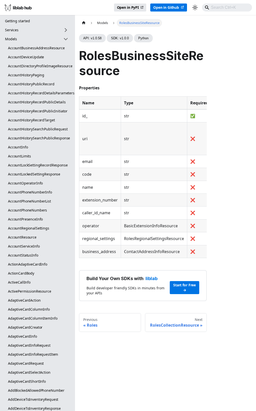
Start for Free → (184, 287)
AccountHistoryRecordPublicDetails (37, 102)
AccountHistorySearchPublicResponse (39, 138)
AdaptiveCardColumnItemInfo (32, 318)
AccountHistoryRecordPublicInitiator (38, 111)
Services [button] (11, 30)
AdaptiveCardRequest (26, 363)
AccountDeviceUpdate (26, 57)
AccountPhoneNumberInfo (30, 192)
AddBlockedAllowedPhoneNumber (36, 390)
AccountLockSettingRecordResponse (38, 165)
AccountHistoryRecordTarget (31, 120)
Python (143, 38)
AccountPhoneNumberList (29, 201)
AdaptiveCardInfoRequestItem (33, 354)
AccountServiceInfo (24, 246)
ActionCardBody (21, 273)
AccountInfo (18, 147)
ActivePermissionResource (29, 291)
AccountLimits (19, 156)
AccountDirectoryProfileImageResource (39, 66)
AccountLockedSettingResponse (34, 174)
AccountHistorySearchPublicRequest (38, 129)
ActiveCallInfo (19, 282)
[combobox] (227, 8)
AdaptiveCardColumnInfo (29, 309)
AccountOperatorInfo (25, 183)
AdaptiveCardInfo (22, 336)
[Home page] (83, 23)
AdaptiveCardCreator (25, 327)
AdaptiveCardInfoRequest (29, 345)
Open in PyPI (128, 7)
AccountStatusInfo (23, 255)
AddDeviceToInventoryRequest (33, 399)
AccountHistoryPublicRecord (31, 84)
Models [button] (11, 39)
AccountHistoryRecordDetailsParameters (39, 93)
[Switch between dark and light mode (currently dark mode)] (195, 8)
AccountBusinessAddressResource (36, 48)
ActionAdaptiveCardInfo (27, 264)
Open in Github (166, 7)
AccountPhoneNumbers (27, 210)
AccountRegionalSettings (28, 228)
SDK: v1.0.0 (120, 38)
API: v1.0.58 (92, 38)
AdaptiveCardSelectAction (29, 372)
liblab (152, 278)
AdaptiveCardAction (24, 300)
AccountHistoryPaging (26, 75)
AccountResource (22, 237)
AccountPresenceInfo (25, 219)
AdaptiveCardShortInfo (27, 381)
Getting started (17, 21)
